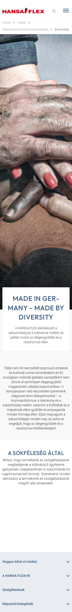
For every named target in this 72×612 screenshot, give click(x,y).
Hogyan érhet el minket (19, 562)
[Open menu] (65, 10)
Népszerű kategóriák (17, 604)
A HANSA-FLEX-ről (16, 576)
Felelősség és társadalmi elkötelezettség (25, 29)
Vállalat (21, 22)
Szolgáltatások (13, 590)
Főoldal (6, 22)
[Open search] (54, 11)
